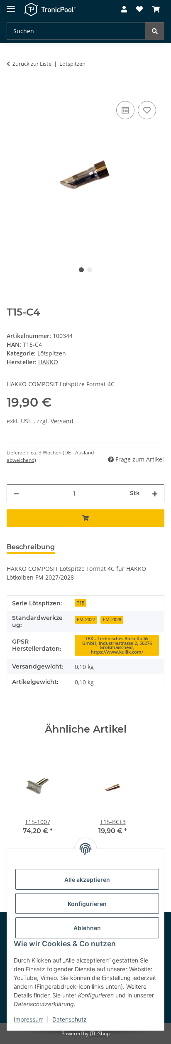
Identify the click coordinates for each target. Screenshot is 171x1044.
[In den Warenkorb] (13, 89)
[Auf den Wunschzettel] (147, 110)
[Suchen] (154, 31)
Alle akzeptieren (87, 879)
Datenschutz (69, 1019)
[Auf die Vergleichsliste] (125, 110)
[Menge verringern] (16, 493)
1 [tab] (81, 269)
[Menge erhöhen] (155, 493)
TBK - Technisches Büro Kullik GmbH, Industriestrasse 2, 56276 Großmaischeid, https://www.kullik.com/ (117, 645)
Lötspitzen (51, 353)
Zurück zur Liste (31, 63)
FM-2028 (112, 619)
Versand (62, 421)
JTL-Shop (100, 1033)
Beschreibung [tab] (31, 547)
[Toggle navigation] (11, 5)
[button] (124, 9)
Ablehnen (87, 927)
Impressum (29, 1019)
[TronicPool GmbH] (50, 9)
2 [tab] (89, 269)
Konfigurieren (87, 903)
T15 (80, 603)
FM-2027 (86, 619)
